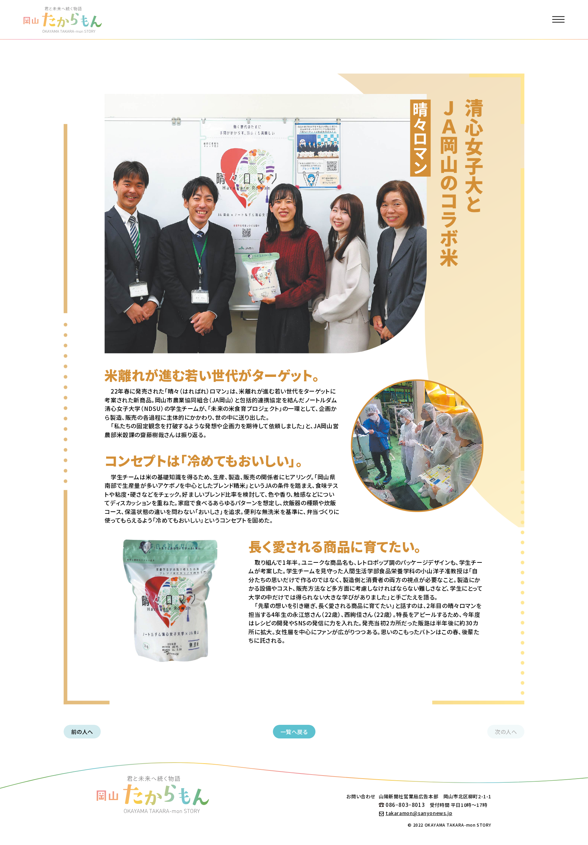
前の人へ (82, 732)
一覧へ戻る (294, 732)
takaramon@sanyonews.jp (419, 813)
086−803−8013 (405, 804)
